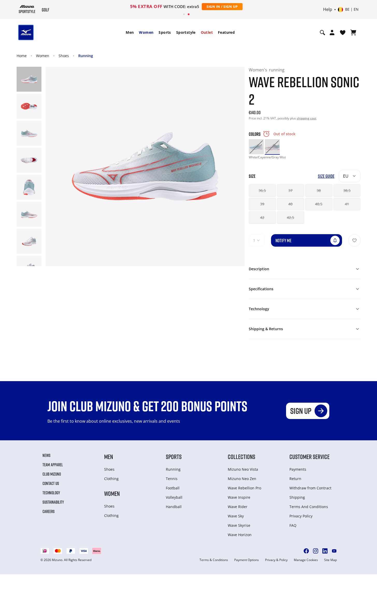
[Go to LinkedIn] (325, 551)
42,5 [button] (290, 217)
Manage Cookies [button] (306, 560)
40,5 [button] (318, 203)
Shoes (64, 55)
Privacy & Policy (276, 560)
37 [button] (290, 190)
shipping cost (306, 118)
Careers (48, 511)
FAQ (292, 525)
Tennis (171, 478)
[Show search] (322, 32)
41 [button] (347, 203)
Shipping (297, 497)
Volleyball (174, 497)
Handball (174, 506)
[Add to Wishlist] (354, 240)
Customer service (309, 456)
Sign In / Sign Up (222, 6)
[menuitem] (129, 32)
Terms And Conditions (308, 506)
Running (85, 55)
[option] (256, 146)
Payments (297, 469)
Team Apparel (52, 464)
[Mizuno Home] (27, 9)
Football (173, 487)
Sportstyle (186, 32)
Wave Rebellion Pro (244, 487)
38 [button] (319, 190)
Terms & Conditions (214, 560)
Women (146, 32)
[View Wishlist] (342, 32)
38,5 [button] (347, 190)
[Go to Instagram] (315, 551)
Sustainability (53, 502)
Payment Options (246, 560)
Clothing (111, 478)
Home (22, 55)
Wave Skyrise (239, 525)
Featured (226, 32)
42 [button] (262, 217)
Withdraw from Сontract (310, 487)
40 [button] (290, 203)
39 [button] (262, 203)
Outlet (207, 32)
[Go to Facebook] (306, 551)
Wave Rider (237, 506)
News (46, 455)
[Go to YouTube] (334, 551)
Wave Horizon (240, 534)
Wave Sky (236, 516)
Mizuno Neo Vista (243, 469)
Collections (241, 456)
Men (130, 32)
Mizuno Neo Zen (242, 478)
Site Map (330, 560)
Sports (165, 32)
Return (295, 478)
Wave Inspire (239, 497)
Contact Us (50, 483)
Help (327, 9)
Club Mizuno (51, 474)
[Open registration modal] (332, 32)
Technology (51, 492)
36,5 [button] (262, 190)
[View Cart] (353, 32)
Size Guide (326, 176)
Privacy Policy (300, 516)
